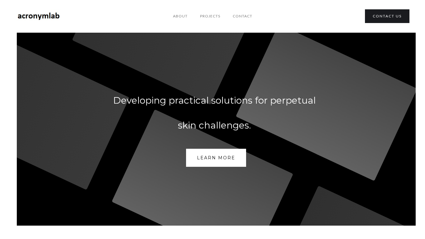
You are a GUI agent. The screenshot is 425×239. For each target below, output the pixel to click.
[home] (39, 16)
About (180, 16)
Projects (210, 16)
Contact (242, 16)
